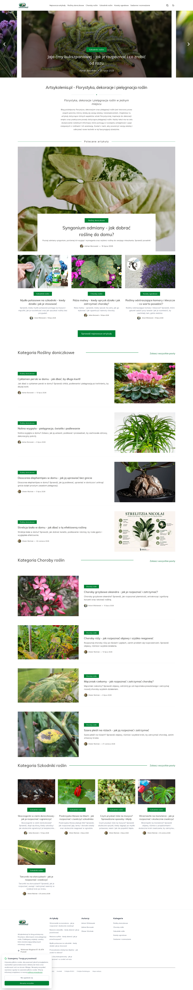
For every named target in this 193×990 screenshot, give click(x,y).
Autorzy (85, 918)
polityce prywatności (34, 972)
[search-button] (167, 5)
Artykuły (54, 918)
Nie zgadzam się (27, 978)
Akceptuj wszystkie (27, 983)
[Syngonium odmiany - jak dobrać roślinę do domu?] (96, 199)
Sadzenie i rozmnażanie (140, 5)
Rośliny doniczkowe (75, 5)
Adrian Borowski (87, 927)
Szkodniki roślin (106, 5)
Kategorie (118, 918)
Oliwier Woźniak (87, 931)
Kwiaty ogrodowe (121, 5)
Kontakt (59, 971)
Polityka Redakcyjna (83, 971)
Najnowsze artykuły (57, 5)
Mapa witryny (97, 971)
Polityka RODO (69, 971)
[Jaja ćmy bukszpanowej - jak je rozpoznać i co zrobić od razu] (96, 44)
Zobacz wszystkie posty (162, 353)
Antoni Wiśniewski (88, 923)
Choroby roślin (92, 5)
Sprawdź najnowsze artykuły (96, 333)
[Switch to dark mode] (173, 5)
